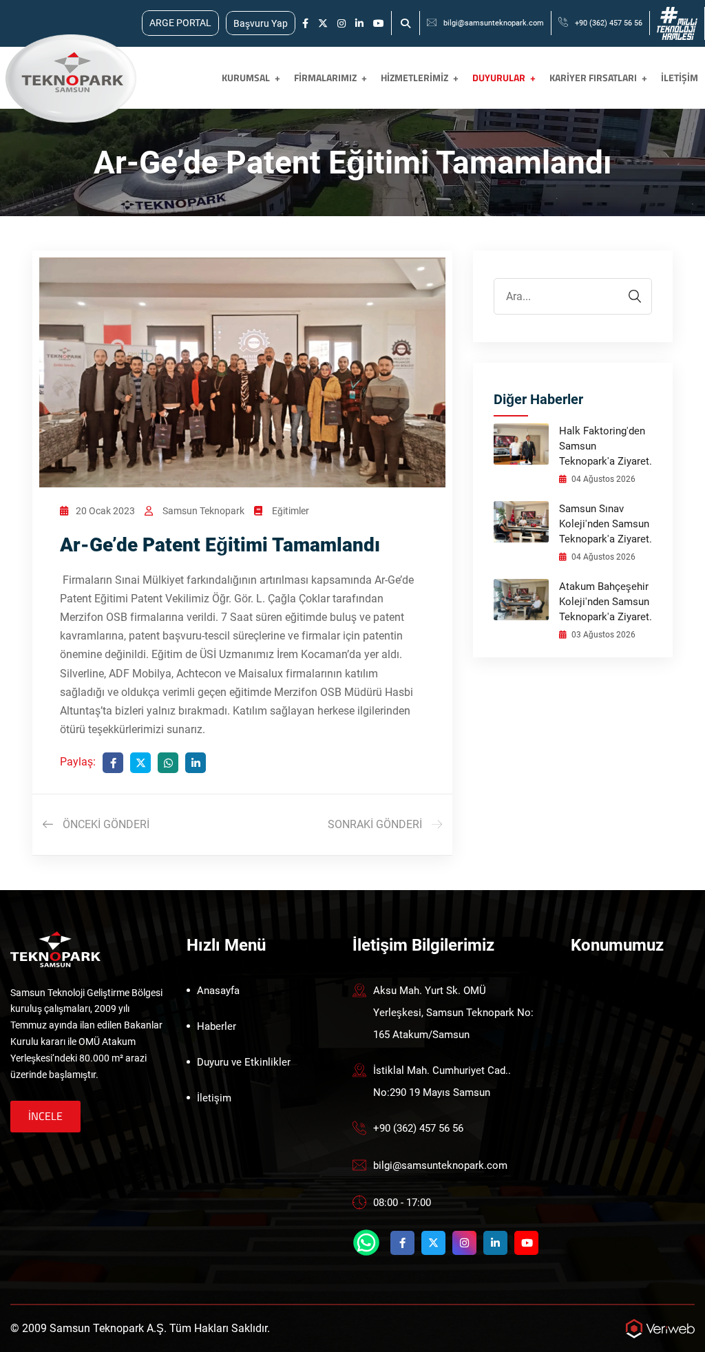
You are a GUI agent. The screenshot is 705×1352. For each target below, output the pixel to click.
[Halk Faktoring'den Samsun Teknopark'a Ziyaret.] (521, 443)
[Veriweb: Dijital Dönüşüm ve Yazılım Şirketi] (660, 1328)
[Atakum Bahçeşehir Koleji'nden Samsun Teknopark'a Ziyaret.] (521, 599)
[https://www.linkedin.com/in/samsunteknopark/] (359, 24)
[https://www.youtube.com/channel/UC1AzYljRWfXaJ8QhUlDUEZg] (378, 24)
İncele (45, 1116)
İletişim (679, 77)
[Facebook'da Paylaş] (113, 762)
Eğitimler (290, 510)
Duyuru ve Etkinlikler (244, 1062)
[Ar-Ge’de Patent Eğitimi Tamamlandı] (242, 371)
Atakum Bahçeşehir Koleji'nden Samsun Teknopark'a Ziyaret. (605, 601)
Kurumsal (246, 77)
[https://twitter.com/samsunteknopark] (323, 24)
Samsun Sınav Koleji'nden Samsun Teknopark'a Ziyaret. (605, 524)
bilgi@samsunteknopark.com (493, 23)
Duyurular (498, 77)
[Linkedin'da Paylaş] (195, 762)
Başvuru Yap (260, 23)
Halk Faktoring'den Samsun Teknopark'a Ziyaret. (605, 446)
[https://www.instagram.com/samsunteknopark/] (341, 24)
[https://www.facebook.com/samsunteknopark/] (305, 24)
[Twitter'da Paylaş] (140, 762)
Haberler (216, 1026)
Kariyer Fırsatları (593, 77)
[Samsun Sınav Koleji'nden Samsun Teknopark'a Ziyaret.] (521, 520)
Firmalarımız (325, 77)
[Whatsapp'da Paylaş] (168, 762)
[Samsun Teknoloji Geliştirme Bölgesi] (69, 78)
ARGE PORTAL (180, 22)
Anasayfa (218, 990)
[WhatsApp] (366, 1242)
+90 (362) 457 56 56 (608, 23)
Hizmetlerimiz (414, 77)
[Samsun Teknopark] (55, 948)
